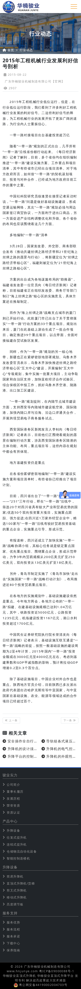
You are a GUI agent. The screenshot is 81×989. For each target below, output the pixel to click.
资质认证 (13, 812)
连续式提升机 (17, 844)
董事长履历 (15, 791)
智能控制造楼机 (18, 858)
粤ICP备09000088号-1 (56, 971)
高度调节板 (15, 904)
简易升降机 (15, 876)
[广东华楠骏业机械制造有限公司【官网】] (21, 6)
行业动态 (26, 50)
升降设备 (13, 830)
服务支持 (10, 913)
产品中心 (10, 821)
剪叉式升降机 (17, 890)
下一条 (68, 720)
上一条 (13, 720)
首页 (11, 50)
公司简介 (13, 784)
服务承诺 (13, 936)
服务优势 (13, 922)
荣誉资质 (13, 805)
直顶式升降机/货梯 (21, 883)
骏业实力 (10, 775)
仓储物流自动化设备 (22, 851)
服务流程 (13, 929)
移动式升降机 (17, 897)
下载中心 (13, 943)
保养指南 (13, 950)
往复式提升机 (17, 837)
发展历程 (13, 798)
